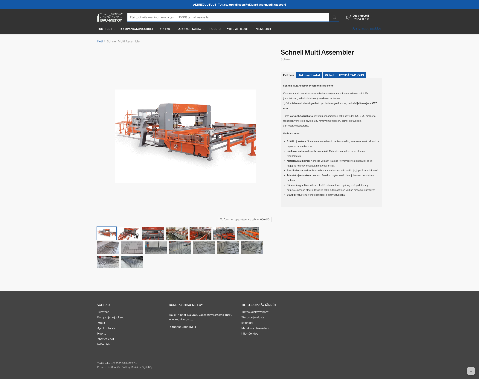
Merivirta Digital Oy (141, 367)
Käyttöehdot (249, 333)
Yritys (165, 29)
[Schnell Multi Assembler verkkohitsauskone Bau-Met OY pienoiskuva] (106, 233)
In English (263, 29)
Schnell (286, 59)
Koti (100, 41)
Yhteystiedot (238, 29)
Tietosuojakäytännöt (255, 312)
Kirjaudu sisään (368, 29)
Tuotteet (105, 29)
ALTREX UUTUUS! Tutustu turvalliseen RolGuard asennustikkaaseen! (239, 4)
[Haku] (334, 17)
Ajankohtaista (190, 29)
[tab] (288, 75)
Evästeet (247, 322)
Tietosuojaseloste (252, 317)
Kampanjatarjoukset (137, 29)
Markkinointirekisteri (255, 328)
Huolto (215, 29)
